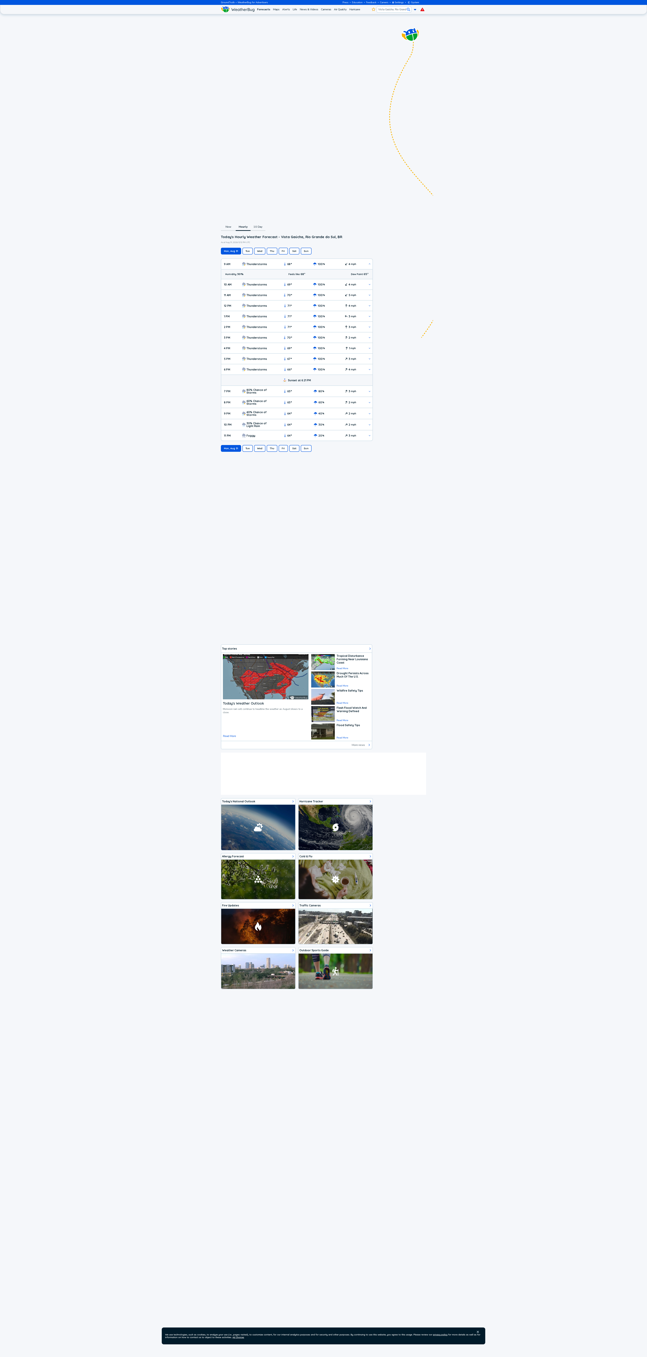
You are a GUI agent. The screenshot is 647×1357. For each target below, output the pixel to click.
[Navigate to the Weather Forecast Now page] (237, 9)
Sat (294, 251)
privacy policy (440, 1334)
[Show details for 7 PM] (369, 391)
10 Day (257, 227)
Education (357, 2)
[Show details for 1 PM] (369, 316)
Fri (283, 251)
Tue (247, 251)
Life (295, 9)
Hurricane (354, 9)
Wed (260, 251)
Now (228, 227)
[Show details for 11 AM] (369, 295)
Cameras (326, 9)
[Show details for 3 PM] (369, 337)
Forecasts (263, 9)
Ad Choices (238, 1337)
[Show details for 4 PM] (369, 348)
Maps (276, 9)
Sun (306, 251)
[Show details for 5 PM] (369, 359)
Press (345, 2)
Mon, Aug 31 (231, 251)
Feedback (371, 2)
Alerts (286, 9)
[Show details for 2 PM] (369, 327)
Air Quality (340, 9)
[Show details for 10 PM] (369, 425)
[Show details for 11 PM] (369, 435)
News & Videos (309, 9)
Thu (272, 251)
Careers (384, 2)
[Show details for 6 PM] (369, 369)
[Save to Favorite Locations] (373, 9)
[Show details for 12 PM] (369, 306)
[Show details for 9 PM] (369, 413)
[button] (478, 1332)
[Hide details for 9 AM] (369, 264)
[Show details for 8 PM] (369, 402)
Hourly (243, 227)
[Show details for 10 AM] (369, 284)
